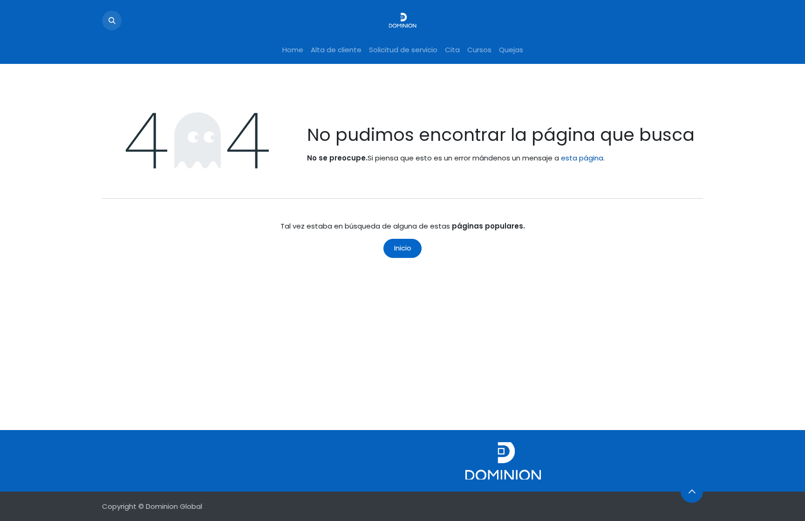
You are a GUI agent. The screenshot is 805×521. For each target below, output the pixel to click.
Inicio (402, 248)
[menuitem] (293, 50)
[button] (112, 20)
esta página (582, 158)
